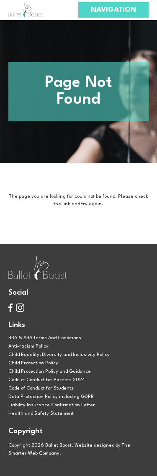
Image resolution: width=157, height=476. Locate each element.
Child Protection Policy (33, 363)
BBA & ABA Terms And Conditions (44, 337)
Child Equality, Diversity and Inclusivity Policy (59, 354)
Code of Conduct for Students (41, 388)
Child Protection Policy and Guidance (49, 371)
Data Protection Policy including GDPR (51, 396)
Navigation (113, 9)
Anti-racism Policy (28, 346)
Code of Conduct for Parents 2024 (46, 379)
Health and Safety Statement (41, 413)
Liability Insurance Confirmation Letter (51, 405)
